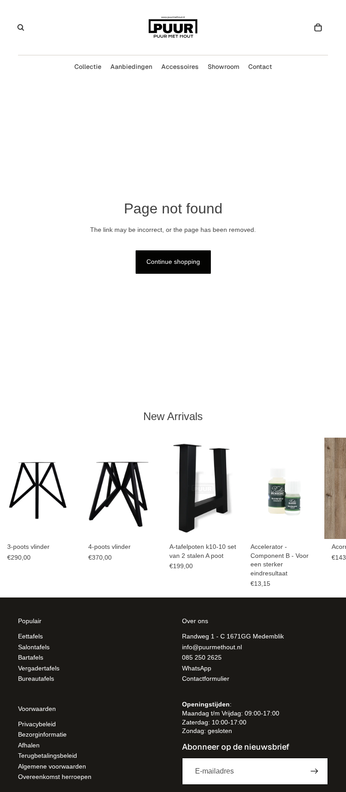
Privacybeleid (37, 724)
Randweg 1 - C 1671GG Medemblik (233, 636)
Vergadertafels (38, 668)
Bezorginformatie (42, 734)
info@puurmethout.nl (212, 647)
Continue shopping (173, 261)
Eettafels (30, 636)
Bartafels (30, 657)
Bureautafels (36, 678)
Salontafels (34, 647)
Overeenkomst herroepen (54, 776)
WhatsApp (196, 668)
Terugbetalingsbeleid (47, 755)
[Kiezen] (67, 525)
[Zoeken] (21, 27)
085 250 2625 (202, 657)
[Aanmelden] (314, 771)
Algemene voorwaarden (52, 766)
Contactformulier (205, 678)
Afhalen (29, 745)
